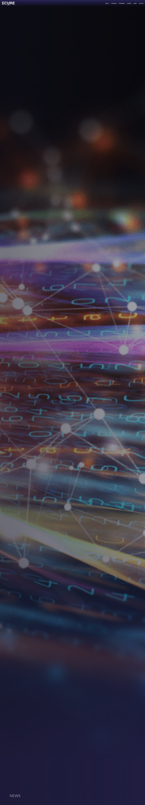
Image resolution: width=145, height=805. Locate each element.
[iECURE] (8, 5)
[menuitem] (107, 2)
